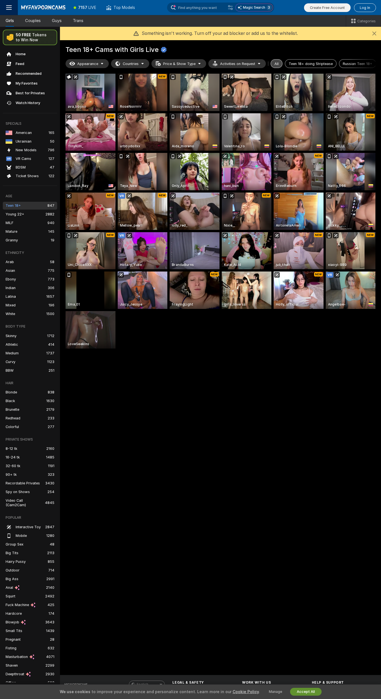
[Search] (230, 7)
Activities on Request (237, 64)
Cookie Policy (246, 692)
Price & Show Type (179, 64)
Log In (365, 8)
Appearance (87, 64)
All (276, 64)
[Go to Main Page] (43, 7)
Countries (131, 64)
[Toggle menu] (9, 7)
